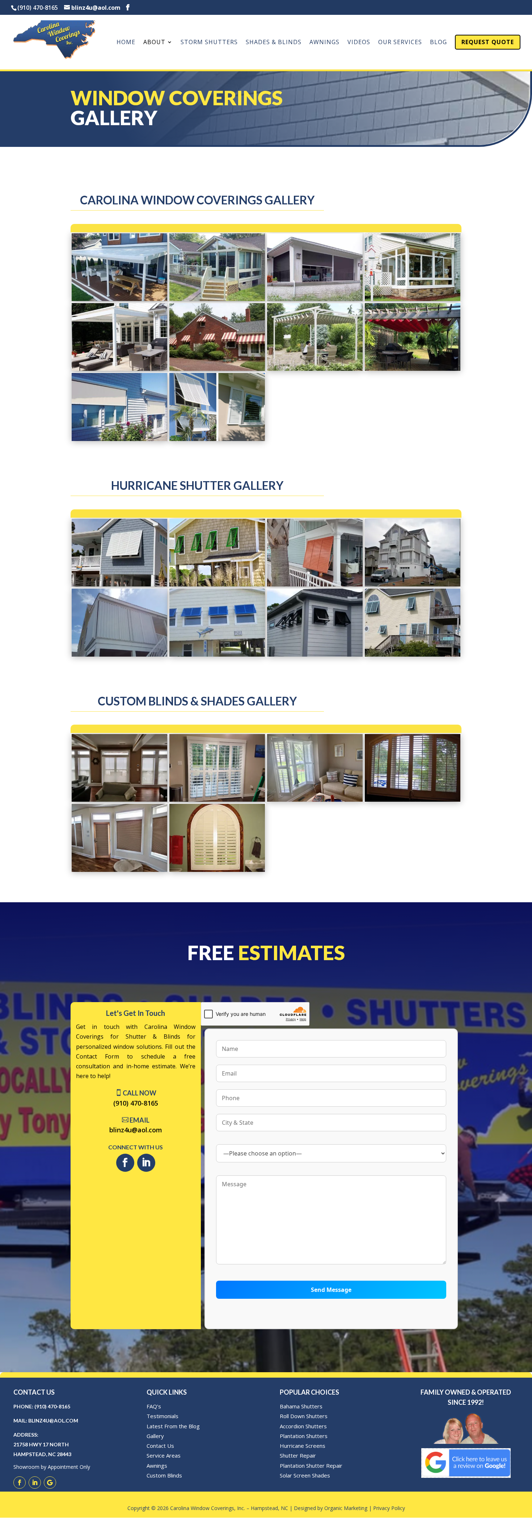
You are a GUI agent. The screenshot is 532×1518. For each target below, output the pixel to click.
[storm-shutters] (119, 584)
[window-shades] (119, 799)
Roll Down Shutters (304, 1416)
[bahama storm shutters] (412, 654)
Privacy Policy (389, 1508)
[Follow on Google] (50, 1482)
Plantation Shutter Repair (311, 1465)
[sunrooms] (217, 299)
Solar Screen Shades (305, 1475)
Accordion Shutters (303, 1426)
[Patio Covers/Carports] (119, 299)
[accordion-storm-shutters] (119, 654)
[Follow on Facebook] (125, 1163)
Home (126, 42)
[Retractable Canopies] (315, 369)
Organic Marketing (345, 1508)
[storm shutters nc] (217, 439)
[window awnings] (217, 369)
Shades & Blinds (273, 42)
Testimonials (162, 1416)
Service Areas (164, 1455)
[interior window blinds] (217, 870)
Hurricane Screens (302, 1445)
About (154, 42)
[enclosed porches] (412, 299)
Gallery (155, 1435)
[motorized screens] (315, 299)
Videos (358, 42)
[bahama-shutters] (217, 584)
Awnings (324, 42)
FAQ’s (154, 1406)
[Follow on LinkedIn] (146, 1163)
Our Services (400, 42)
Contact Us (160, 1445)
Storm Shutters (209, 42)
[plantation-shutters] (217, 799)
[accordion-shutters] (412, 584)
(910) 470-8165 (135, 1103)
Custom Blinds (164, 1475)
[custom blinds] (119, 870)
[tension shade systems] (119, 369)
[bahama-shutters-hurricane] (315, 584)
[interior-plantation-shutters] (315, 799)
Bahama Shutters (301, 1406)
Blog (438, 42)
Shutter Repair (298, 1455)
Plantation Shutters (304, 1435)
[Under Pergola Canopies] (412, 369)
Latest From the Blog (173, 1426)
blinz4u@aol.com (135, 1129)
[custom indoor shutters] (412, 799)
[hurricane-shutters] (315, 654)
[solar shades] (119, 439)
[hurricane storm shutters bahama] (217, 654)
